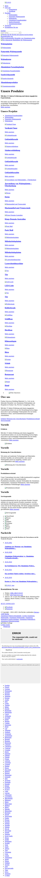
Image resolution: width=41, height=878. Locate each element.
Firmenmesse (13, 9)
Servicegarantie (5, 420)
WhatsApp (6, 626)
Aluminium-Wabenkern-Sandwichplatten (17, 618)
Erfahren (3, 419)
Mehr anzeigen (5, 107)
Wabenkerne (13, 18)
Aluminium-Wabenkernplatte (10, 621)
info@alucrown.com (16, 595)
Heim (6, 6)
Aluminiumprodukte (15, 24)
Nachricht (8, 25)
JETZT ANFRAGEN (8, 603)
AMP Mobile (5, 614)
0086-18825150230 (16, 593)
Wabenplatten (13, 15)
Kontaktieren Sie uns (11, 27)
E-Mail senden (5, 625)
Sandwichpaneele (14, 22)
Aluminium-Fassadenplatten (17, 20)
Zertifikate (12, 11)
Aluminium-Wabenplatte (17, 617)
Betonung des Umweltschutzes (16, 419)
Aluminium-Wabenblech (27, 619)
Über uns (8, 7)
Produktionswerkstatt (33, 419)
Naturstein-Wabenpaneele (17, 16)
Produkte (7, 13)
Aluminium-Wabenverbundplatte (11, 616)
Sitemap (36, 612)
